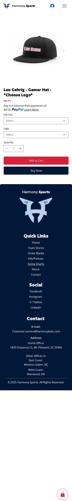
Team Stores (36, 248)
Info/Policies (36, 258)
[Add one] (20, 148)
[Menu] (64, 6)
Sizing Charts (36, 264)
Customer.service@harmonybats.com (36, 331)
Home (36, 242)
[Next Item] (63, 51)
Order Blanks (36, 253)
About (36, 269)
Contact (36, 274)
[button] (62, 494)
